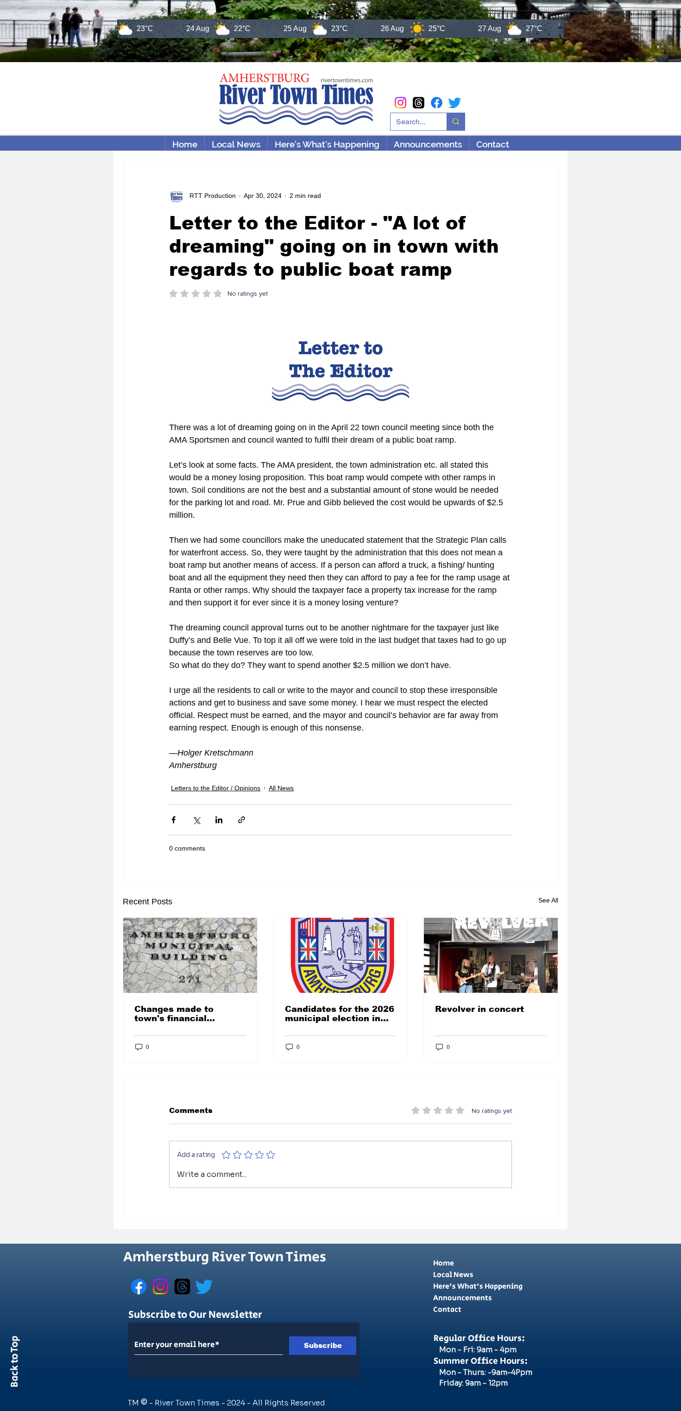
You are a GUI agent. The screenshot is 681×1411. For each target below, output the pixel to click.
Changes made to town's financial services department (181, 1013)
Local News (453, 1275)
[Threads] (418, 102)
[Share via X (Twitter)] (196, 819)
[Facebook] (436, 102)
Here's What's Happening (478, 1286)
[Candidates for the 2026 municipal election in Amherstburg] (341, 955)
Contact (447, 1309)
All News (281, 788)
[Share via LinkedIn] (218, 819)
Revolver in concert (479, 1009)
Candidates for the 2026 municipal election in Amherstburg (339, 1013)
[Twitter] (454, 102)
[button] (326, 144)
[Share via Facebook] (173, 819)
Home (443, 1263)
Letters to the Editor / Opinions (215, 788)
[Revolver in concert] (491, 955)
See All (548, 900)
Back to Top (14, 1363)
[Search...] (456, 121)
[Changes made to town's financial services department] (190, 955)
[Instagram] (400, 102)
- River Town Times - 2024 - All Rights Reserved (237, 1403)
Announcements (462, 1298)
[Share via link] (241, 819)
